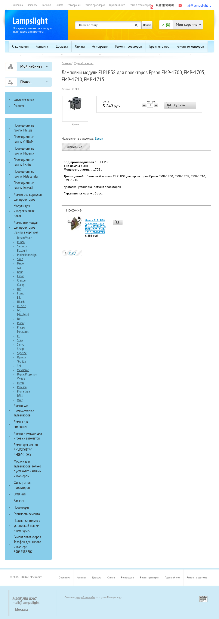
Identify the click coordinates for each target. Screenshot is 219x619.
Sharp (20, 349)
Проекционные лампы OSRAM (24, 140)
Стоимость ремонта (27, 514)
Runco (21, 242)
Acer (19, 268)
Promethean (24, 392)
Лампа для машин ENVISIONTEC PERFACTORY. (26, 450)
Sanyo (20, 345)
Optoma (21, 357)
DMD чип (20, 494)
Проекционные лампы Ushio (24, 163)
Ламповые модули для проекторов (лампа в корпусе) (26, 227)
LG (18, 336)
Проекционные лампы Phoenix (24, 151)
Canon (20, 276)
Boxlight (22, 251)
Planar (20, 323)
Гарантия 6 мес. (117, 5)
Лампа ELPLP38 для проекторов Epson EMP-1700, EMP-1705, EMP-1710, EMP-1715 (95, 226)
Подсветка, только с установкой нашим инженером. (27, 525)
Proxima (22, 387)
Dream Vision (24, 238)
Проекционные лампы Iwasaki (24, 186)
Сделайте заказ (83, 63)
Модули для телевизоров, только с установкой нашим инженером (27, 469)
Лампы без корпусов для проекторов (28, 197)
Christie (21, 281)
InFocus (21, 306)
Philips (21, 328)
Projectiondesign (27, 255)
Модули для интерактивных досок (24, 211)
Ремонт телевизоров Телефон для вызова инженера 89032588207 (27, 545)
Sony (20, 340)
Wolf (19, 400)
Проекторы (21, 507)
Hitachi (21, 302)
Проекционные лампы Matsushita (26, 174)
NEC (19, 319)
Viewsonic (23, 370)
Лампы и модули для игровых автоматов (28, 436)
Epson (75, 124)
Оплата (59, 5)
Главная (67, 63)
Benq (20, 272)
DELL (20, 396)
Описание (74, 147)
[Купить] (180, 105)
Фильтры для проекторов (22, 485)
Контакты (32, 5)
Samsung (22, 246)
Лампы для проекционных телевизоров (24, 410)
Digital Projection (27, 374)
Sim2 (20, 259)
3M (19, 366)
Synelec (22, 353)
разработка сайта (85, 597)
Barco (20, 263)
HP (19, 289)
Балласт (19, 501)
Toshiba (21, 362)
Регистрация (74, 5)
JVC (19, 310)
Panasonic (23, 332)
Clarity (20, 285)
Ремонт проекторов (95, 5)
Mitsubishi (23, 315)
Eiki (19, 298)
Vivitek (21, 379)
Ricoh (20, 383)
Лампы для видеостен (21, 424)
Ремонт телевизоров (140, 5)
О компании (17, 5)
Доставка (46, 5)
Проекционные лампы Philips (24, 128)
